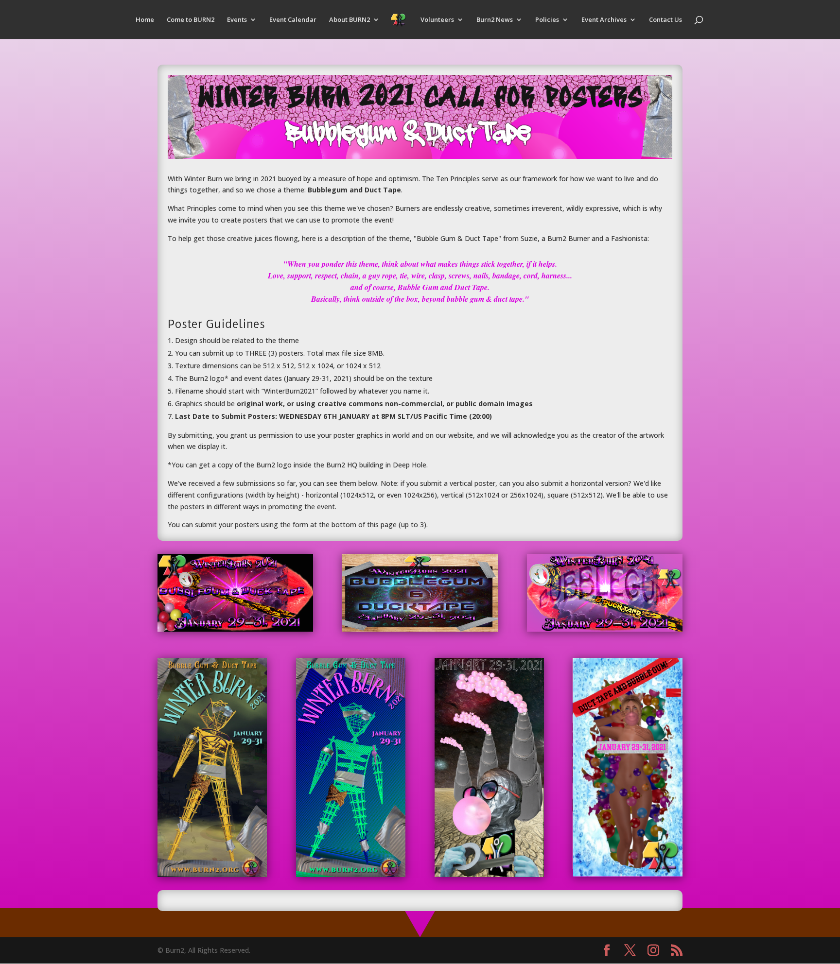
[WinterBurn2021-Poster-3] (604, 629)
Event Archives (604, 20)
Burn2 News (494, 20)
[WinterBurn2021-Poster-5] (350, 874)
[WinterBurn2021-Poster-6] (489, 874)
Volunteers (437, 20)
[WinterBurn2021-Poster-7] (627, 874)
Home (145, 20)
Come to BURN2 (190, 20)
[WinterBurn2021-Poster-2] (420, 629)
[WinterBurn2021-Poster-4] (212, 874)
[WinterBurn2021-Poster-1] (235, 629)
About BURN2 (349, 20)
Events (237, 20)
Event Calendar (292, 20)
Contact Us (665, 20)
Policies (547, 20)
